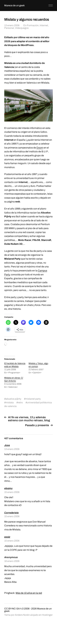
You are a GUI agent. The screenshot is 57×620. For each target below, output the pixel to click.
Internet (44, 25)
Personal (9, 28)
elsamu (8, 488)
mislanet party (33, 398)
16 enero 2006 (11, 561)
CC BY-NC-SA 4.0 (14, 608)
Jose (7, 445)
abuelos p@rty (13, 398)
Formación (33, 25)
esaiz (7, 537)
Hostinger (47, 615)
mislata (10, 402)
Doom (39, 147)
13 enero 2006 (11, 25)
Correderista (11, 512)
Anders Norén (22, 615)
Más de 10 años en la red (29, 593)
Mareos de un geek (14, 5)
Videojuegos (22, 28)
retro (20, 402)
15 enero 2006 (11, 492)
